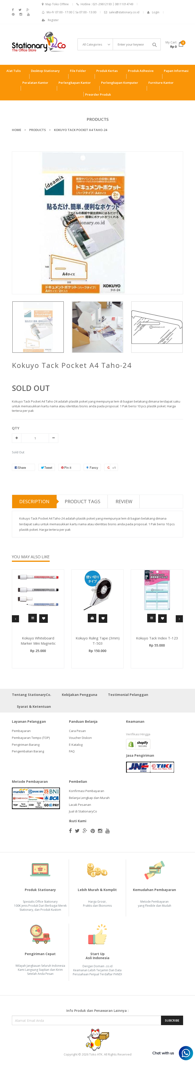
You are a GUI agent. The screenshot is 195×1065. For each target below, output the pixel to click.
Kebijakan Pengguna (79, 694)
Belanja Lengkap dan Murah (89, 798)
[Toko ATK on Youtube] (28, 14)
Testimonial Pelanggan (128, 694)
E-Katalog (76, 744)
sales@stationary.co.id (124, 12)
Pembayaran (21, 731)
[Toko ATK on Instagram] (21, 14)
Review (124, 501)
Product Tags (82, 501)
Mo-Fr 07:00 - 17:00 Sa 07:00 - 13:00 (71, 12)
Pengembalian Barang (28, 751)
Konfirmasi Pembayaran (86, 791)
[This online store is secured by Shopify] (138, 743)
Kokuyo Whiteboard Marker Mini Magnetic (38, 641)
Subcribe (172, 1020)
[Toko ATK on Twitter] (20, 10)
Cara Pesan (77, 731)
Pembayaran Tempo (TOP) (31, 738)
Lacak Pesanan (80, 804)
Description (34, 501)
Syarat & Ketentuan (34, 706)
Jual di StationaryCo (83, 811)
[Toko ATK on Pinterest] (13, 14)
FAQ (72, 751)
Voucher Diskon (80, 738)
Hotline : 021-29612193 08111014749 (107, 4)
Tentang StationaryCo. (31, 694)
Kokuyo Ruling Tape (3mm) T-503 (98, 641)
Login (155, 12)
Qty (15, 428)
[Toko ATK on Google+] (27, 10)
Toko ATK (95, 1054)
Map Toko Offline (57, 4)
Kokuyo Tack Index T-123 (157, 638)
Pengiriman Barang (25, 744)
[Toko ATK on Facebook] (13, 10)
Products (98, 119)
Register (53, 20)
